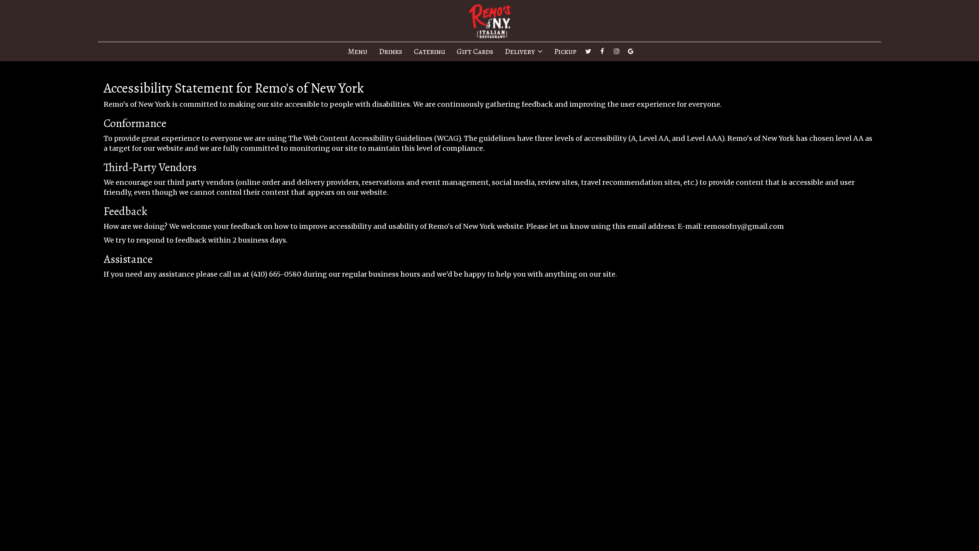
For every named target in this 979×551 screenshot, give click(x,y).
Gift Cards (475, 51)
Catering (429, 51)
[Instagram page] (616, 51)
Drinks (390, 51)
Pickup (565, 51)
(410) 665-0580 (276, 274)
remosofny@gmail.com (744, 226)
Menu (358, 51)
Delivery (521, 51)
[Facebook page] (602, 51)
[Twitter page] (588, 51)
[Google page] (630, 51)
